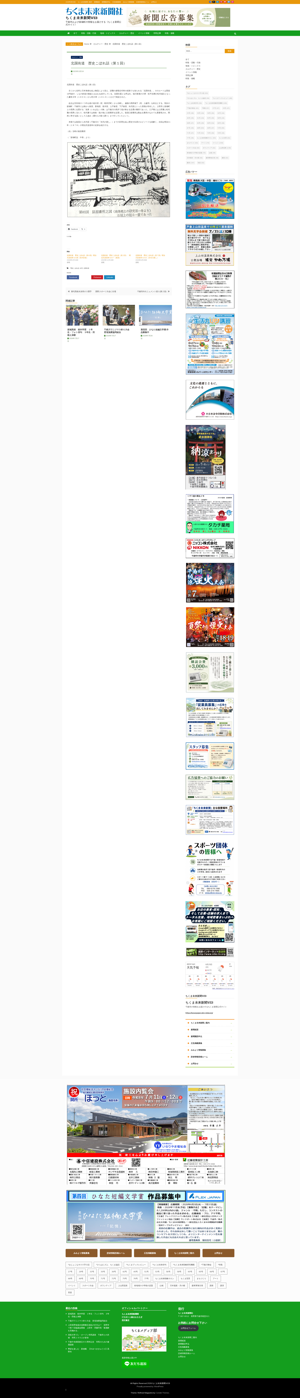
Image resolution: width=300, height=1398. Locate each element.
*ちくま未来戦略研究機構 (216, 103)
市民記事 (157, 33)
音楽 (201, 163)
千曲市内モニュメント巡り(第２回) (152, 291)
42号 (221, 113)
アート (205, 143)
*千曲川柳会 (193, 108)
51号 (200, 118)
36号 (210, 113)
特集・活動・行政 (88, 33)
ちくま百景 (224, 138)
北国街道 (86, 268)
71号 (190, 133)
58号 (190, 123)
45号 (190, 118)
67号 (190, 128)
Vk (228, 2)
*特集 (205, 108)
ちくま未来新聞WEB (82, 18)
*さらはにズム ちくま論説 (198, 98)
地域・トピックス (107, 33)
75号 (210, 133)
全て (75, 33)
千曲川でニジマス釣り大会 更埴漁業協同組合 (117, 331)
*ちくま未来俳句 (194, 103)
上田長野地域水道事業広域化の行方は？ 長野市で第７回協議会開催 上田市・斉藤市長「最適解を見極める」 (88, 1328)
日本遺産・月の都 (195, 158)
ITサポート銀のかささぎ (132, 1317)
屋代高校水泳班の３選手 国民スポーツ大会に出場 (93, 291)
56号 (221, 118)
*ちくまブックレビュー (222, 98)
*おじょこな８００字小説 (197, 93)
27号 (216, 108)
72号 (200, 133)
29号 (226, 108)
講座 (225, 158)
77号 (190, 138)
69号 (81, 268)
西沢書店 (125, 1320)
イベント (218, 143)
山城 (212, 153)
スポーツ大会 (193, 148)
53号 (210, 118)
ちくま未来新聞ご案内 (85, 2)
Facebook (210, 2)
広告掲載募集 (116, 2)
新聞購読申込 (106, 2)
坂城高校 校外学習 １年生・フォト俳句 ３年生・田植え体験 (81, 332)
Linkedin (217, 2)
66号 (221, 123)
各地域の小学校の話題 (196, 153)
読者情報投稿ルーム (142, 2)
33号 (190, 113)
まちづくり (192, 143)
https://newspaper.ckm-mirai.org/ (199, 1013)
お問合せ (154, 2)
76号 (221, 133)
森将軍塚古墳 (212, 158)
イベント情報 (143, 33)
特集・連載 (169, 33)
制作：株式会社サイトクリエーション (223, 988)
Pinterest (221, 2)
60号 (200, 123)
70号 (221, 128)
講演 (190, 163)
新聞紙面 (97, 2)
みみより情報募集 (128, 2)
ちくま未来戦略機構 (130, 1314)
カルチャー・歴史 (126, 33)
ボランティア (209, 148)
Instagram (232, 2)
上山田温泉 (225, 148)
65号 (210, 123)
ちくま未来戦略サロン (206, 138)
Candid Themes (162, 1393)
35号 (200, 113)
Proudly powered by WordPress (150, 1386)
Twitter (213, 2)
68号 (200, 128)
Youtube (225, 2)
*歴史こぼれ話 (74, 268)
